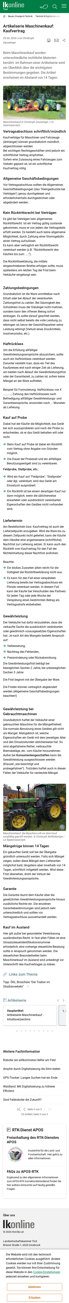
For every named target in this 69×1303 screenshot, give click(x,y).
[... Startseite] (13, 6)
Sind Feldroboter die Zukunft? (22, 1099)
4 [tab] (30, 1031)
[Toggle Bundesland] (44, 6)
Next (63, 1000)
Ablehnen (34, 1287)
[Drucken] (49, 40)
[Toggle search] (55, 6)
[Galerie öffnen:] (34, 102)
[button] (64, 5)
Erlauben (34, 1297)
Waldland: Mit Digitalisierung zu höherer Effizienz (29, 1089)
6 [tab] (39, 1031)
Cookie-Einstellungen (46, 1272)
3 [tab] (26, 1031)
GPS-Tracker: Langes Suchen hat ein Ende (30, 1077)
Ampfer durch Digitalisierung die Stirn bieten (31, 1069)
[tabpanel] (31, 1016)
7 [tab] (43, 1031)
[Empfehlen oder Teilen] (64, 40)
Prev (58, 1000)
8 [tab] (48, 1031)
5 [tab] (34, 1031)
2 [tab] (21, 1031)
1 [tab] (17, 1031)
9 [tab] (52, 1031)
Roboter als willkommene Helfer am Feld (29, 1060)
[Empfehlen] (56, 40)
